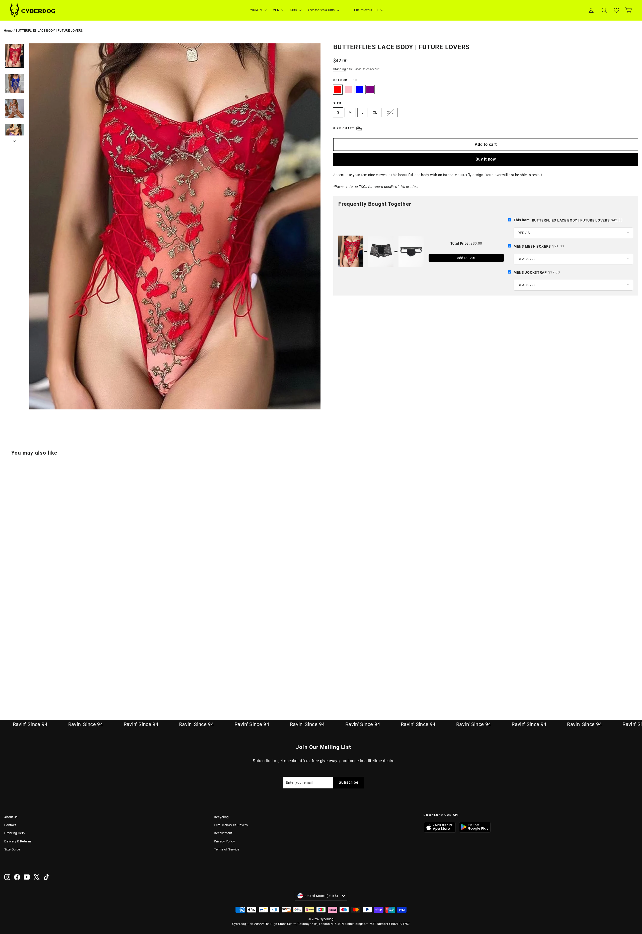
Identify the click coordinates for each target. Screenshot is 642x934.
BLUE (359, 89)
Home (8, 30)
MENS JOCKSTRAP (530, 272)
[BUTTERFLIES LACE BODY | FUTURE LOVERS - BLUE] (20, 685)
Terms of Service (226, 849)
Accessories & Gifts (321, 10)
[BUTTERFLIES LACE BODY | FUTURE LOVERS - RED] (7, 685)
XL (375, 112)
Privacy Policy (224, 841)
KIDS (294, 10)
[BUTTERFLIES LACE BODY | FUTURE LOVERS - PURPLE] (26, 685)
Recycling (221, 817)
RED (337, 89)
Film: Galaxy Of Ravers (231, 825)
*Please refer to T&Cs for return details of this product (376, 187)
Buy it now (485, 159)
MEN (276, 10)
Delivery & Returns (18, 841)
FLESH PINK (348, 89)
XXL (390, 112)
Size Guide (12, 849)
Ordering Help (14, 833)
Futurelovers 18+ (366, 10)
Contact (10, 825)
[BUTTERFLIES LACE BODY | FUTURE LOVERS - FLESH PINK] (14, 685)
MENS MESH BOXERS (532, 246)
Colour (345, 80)
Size (337, 103)
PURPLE (370, 89)
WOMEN (256, 10)
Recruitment (223, 833)
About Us (11, 817)
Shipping (339, 69)
